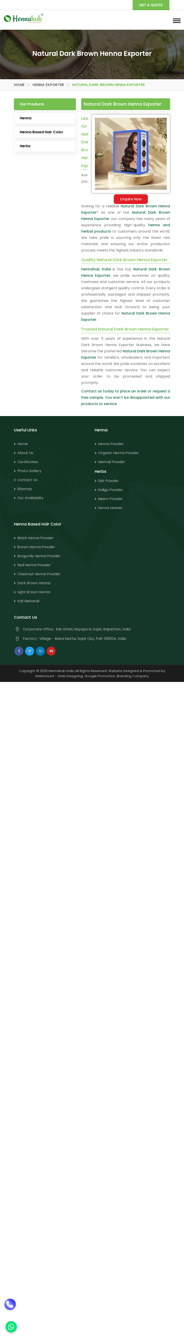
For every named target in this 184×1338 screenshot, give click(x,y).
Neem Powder (110, 498)
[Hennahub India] (23, 18)
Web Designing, (70, 676)
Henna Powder (111, 443)
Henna (25, 118)
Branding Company (133, 676)
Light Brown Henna (33, 592)
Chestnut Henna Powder (38, 574)
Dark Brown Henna (33, 583)
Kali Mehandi (28, 601)
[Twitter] (29, 651)
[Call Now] (10, 1309)
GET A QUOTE (151, 5)
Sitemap (24, 488)
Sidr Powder (108, 480)
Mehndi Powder (111, 461)
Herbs (25, 146)
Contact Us (27, 479)
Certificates (27, 461)
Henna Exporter (48, 84)
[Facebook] (18, 651)
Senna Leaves (110, 507)
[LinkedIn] (40, 651)
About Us (25, 452)
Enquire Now (131, 199)
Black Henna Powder (35, 538)
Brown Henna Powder (36, 547)
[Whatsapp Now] (11, 1326)
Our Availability (30, 497)
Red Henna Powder (34, 565)
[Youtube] (51, 651)
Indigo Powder (110, 489)
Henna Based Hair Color (41, 132)
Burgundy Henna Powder (39, 556)
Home (19, 84)
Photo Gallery (29, 470)
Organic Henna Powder (118, 452)
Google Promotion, (100, 676)
